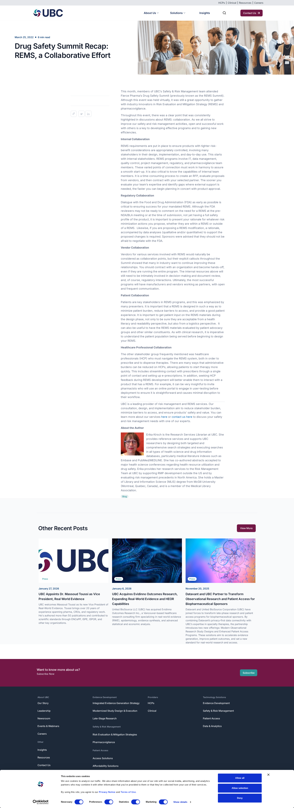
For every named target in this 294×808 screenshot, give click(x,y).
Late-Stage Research (105, 718)
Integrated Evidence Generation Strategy (116, 703)
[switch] (108, 801)
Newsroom (44, 718)
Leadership (44, 710)
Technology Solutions (214, 697)
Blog (124, 496)
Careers (42, 733)
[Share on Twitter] (81, 114)
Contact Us (44, 765)
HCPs (151, 703)
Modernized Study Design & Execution (115, 710)
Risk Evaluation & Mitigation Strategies (115, 734)
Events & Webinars (48, 726)
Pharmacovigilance (104, 742)
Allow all (239, 778)
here (164, 416)
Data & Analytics (212, 726)
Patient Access (100, 750)
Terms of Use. (128, 792)
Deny (240, 798)
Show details (180, 802)
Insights (204, 13)
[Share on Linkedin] (88, 114)
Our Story (43, 703)
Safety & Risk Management (107, 726)
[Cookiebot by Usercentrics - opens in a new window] (40, 802)
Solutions (176, 13)
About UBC (43, 697)
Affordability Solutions (106, 765)
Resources (44, 757)
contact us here (182, 416)
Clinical (152, 710)
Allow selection (240, 788)
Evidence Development (105, 697)
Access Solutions (103, 758)
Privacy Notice (107, 792)
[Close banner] (268, 775)
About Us (150, 13)
